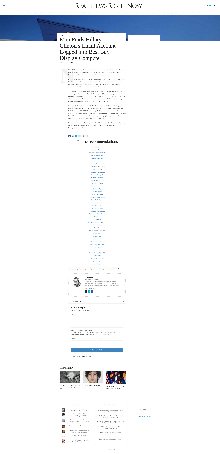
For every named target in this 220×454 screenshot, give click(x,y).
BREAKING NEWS (80, 268)
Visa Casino (97, 227)
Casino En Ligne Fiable (97, 158)
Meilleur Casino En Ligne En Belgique (97, 222)
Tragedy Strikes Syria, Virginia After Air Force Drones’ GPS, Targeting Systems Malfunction (70, 387)
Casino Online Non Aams (97, 150)
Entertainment (100, 13)
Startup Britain (156, 13)
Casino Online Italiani (97, 191)
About (118, 13)
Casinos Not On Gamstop (97, 202)
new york (88, 269)
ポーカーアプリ (97, 261)
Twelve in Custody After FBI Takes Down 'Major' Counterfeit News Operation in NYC (79, 415)
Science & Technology (84, 13)
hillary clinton (72, 269)
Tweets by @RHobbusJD (144, 416)
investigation (81, 269)
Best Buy (73, 268)
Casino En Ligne (97, 225)
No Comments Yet (78, 301)
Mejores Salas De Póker (97, 155)
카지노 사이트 (97, 236)
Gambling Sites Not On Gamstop (97, 166)
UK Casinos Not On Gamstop (97, 163)
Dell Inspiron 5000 (103, 268)
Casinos (125, 13)
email (120, 268)
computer (88, 268)
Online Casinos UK (97, 169)
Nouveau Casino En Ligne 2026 (97, 253)
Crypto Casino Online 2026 (97, 244)
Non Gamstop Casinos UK (97, 147)
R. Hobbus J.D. (72, 62)
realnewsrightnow (109, 269)
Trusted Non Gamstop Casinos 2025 (97, 152)
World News (61, 13)
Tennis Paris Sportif (97, 264)
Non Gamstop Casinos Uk (97, 180)
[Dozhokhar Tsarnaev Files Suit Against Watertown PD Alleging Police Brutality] (93, 377)
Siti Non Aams (97, 239)
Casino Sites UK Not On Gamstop (97, 214)
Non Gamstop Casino (97, 216)
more (94, 288)
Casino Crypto (97, 255)
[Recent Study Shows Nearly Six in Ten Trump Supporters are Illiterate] (116, 377)
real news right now (97, 269)
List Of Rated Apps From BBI (36, 13)
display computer (113, 268)
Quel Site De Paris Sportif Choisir (97, 230)
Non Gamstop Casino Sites (97, 186)
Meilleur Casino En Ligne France (97, 175)
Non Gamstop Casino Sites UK (97, 172)
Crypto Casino (97, 219)
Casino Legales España (97, 189)
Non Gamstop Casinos (97, 161)
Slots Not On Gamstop (97, 194)
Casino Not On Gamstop (171, 13)
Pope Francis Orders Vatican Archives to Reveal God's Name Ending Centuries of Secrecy (79, 421)
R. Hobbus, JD (144, 409)
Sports (110, 13)
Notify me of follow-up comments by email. (85, 353)
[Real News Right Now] (31, 5)
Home (23, 13)
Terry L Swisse (100, 438)
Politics (71, 13)
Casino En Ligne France (97, 250)
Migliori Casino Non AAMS (97, 258)
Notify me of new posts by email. (82, 356)
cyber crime (94, 268)
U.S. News (51, 13)
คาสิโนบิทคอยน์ (97, 233)
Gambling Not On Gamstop (139, 13)
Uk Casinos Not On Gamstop (190, 13)
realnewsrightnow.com (75, 269)
